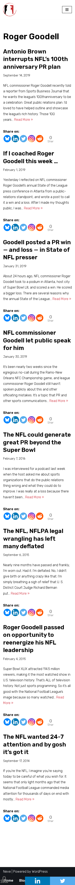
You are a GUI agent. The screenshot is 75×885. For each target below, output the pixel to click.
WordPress (40, 872)
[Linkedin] (15, 138)
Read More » (23, 120)
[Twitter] (23, 138)
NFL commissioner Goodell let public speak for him (37, 340)
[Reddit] (39, 138)
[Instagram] (31, 138)
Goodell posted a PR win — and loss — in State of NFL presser (37, 250)
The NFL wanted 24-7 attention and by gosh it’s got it (34, 744)
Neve (7, 872)
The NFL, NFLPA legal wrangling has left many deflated (33, 539)
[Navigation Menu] (67, 9)
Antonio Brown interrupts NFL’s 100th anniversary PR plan (35, 59)
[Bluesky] (7, 138)
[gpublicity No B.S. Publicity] (11, 9)
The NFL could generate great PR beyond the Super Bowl (37, 442)
